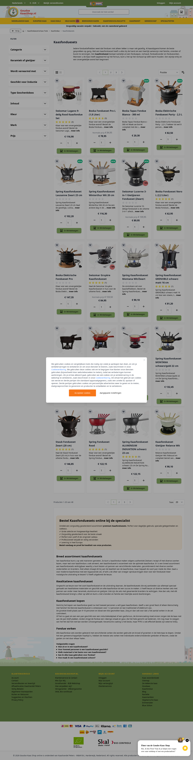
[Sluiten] (144, 360)
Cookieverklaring (58, 369)
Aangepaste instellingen (110, 393)
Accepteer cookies (82, 393)
